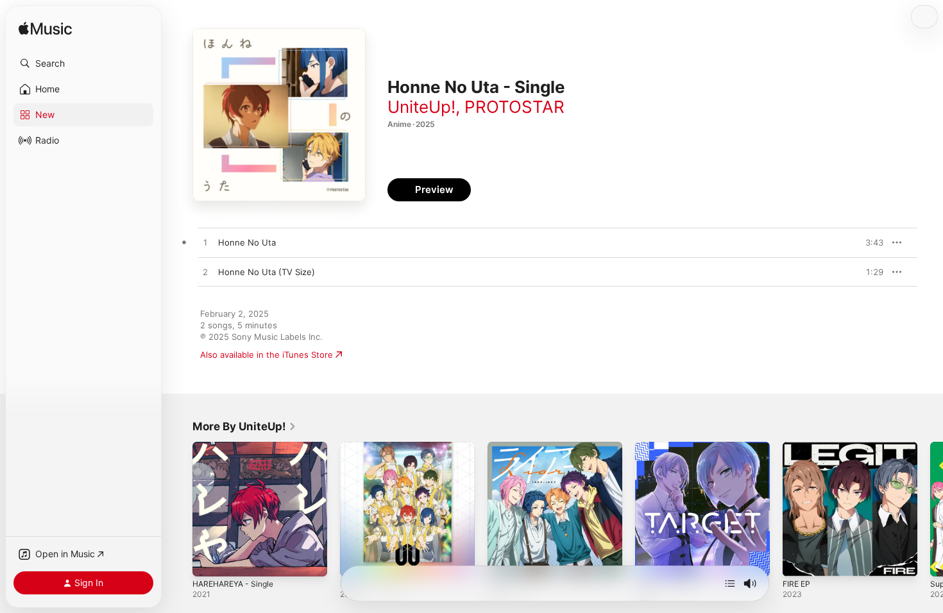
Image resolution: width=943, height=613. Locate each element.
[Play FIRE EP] (798, 560)
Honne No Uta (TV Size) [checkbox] (266, 272)
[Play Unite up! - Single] (356, 560)
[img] (45, 29)
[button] (83, 63)
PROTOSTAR (514, 107)
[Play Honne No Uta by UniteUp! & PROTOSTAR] (205, 243)
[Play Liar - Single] (503, 560)
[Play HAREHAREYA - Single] (208, 560)
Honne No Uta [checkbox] (247, 242)
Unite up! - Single (375, 447)
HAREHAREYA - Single (237, 447)
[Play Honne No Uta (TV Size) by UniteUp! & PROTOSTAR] (205, 272)
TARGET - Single (668, 447)
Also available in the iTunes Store (266, 354)
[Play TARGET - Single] (651, 560)
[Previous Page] (180, 509)
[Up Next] (730, 583)
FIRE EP (798, 447)
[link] (244, 426)
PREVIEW (869, 242)
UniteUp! (421, 107)
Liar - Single (511, 447)
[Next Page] (930, 509)
